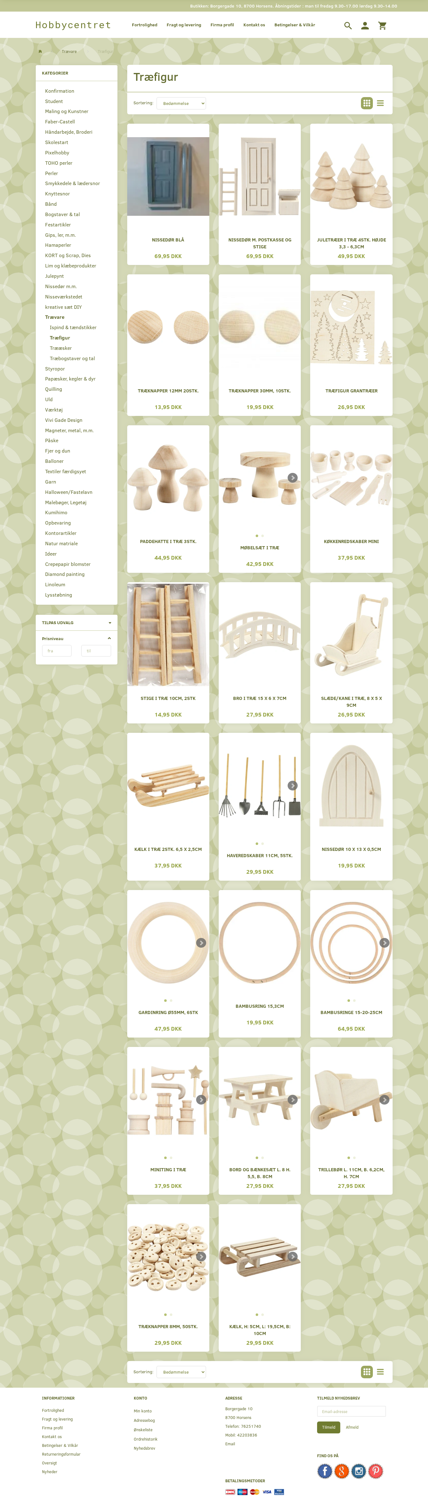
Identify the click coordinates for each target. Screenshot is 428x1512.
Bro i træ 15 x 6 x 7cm (259, 698)
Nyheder (49, 1471)
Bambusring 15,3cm (260, 1005)
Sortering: (143, 103)
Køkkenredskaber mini (351, 541)
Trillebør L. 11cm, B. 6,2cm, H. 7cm (351, 1172)
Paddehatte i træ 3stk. (168, 541)
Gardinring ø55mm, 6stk (168, 1012)
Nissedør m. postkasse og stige (259, 243)
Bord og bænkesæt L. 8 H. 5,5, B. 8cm (259, 1172)
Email (230, 1443)
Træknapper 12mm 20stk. (168, 390)
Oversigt (49, 1462)
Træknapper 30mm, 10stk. (260, 390)
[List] (380, 103)
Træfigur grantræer (352, 390)
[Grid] (367, 103)
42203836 (247, 1434)
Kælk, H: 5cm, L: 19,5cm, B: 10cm (259, 1329)
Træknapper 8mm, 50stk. (168, 1326)
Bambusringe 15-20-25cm (351, 1012)
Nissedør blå (168, 239)
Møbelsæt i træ (259, 547)
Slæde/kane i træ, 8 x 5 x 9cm (351, 701)
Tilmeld (328, 1427)
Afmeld (352, 1427)
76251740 (251, 1426)
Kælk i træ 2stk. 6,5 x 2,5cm (168, 849)
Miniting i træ (168, 1169)
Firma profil (222, 25)
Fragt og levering (184, 25)
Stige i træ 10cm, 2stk (168, 698)
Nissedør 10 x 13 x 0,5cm (351, 849)
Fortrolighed (144, 25)
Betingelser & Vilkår (294, 25)
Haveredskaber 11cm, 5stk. (260, 855)
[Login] (365, 25)
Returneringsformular (61, 1454)
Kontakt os (254, 25)
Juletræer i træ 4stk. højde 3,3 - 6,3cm (351, 243)
